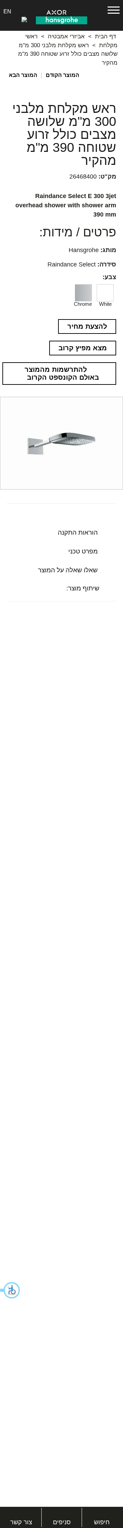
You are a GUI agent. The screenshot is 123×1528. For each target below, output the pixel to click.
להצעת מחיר (87, 326)
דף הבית (105, 36)
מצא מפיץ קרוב (82, 348)
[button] (10, 1290)
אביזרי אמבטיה (66, 36)
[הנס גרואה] (61, 19)
